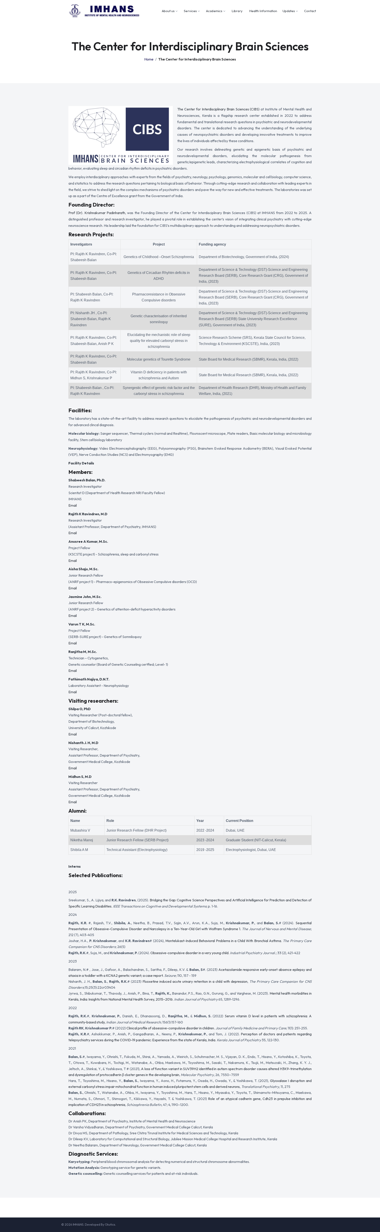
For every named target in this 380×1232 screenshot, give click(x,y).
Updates (289, 11)
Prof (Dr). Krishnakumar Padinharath (96, 213)
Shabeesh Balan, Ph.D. (86, 480)
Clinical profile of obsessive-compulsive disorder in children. (170, 1028)
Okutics (110, 1224)
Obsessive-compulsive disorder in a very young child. (189, 953)
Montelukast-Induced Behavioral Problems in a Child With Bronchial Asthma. (223, 941)
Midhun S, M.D (79, 776)
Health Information (263, 11)
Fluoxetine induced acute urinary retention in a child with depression (194, 981)
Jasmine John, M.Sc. (84, 596)
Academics (214, 11)
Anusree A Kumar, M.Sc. (88, 541)
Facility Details (81, 463)
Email (72, 505)
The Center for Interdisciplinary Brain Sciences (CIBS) (218, 109)
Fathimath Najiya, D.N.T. (88, 679)
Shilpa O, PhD (79, 709)
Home (148, 59)
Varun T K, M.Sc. (81, 624)
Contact (310, 11)
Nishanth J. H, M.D (83, 743)
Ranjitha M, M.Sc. (82, 651)
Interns (74, 866)
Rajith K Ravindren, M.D (87, 514)
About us (168, 11)
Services (190, 11)
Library (237, 11)
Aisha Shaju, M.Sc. (83, 569)
